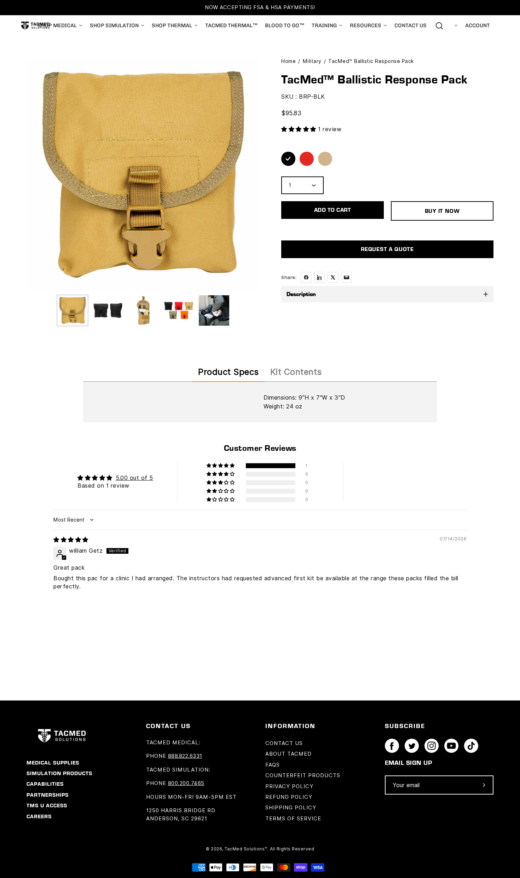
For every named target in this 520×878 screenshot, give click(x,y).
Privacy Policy (289, 786)
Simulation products (59, 773)
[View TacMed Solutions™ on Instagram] (431, 746)
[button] (299, 129)
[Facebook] (306, 277)
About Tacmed (288, 754)
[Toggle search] (439, 26)
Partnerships (48, 795)
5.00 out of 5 (134, 478)
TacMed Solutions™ (246, 848)
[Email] (346, 277)
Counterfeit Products (302, 775)
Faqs (272, 765)
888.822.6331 (185, 756)
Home (288, 61)
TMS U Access (47, 805)
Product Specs (228, 372)
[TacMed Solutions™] (35, 26)
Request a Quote (387, 249)
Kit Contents (296, 372)
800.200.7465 (186, 783)
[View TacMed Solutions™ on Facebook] (392, 746)
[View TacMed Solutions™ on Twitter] (412, 746)
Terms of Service (293, 818)
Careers (39, 816)
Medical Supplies (53, 763)
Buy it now (442, 211)
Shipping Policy (290, 807)
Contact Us (284, 743)
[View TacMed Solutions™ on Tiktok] (471, 746)
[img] (70, 539)
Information (290, 725)
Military (312, 61)
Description (301, 294)
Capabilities (45, 784)
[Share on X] (333, 277)
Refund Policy (288, 797)
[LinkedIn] (319, 277)
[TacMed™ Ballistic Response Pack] (72, 310)
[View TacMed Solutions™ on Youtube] (451, 746)
